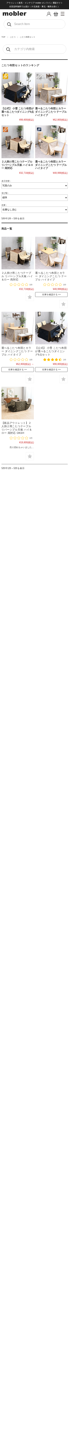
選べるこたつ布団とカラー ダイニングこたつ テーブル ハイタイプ (51, 111)
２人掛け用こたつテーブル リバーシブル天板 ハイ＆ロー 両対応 (17, 164)
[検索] (9, 24)
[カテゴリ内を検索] (8, 49)
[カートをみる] (56, 15)
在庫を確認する (50, 294)
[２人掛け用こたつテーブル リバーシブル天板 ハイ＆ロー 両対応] (17, 141)
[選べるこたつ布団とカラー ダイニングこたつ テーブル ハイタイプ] (51, 88)
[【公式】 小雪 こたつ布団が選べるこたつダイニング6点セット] (17, 88)
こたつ (12, 37)
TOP (3, 37)
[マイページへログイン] (49, 15)
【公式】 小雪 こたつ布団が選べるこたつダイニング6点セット (17, 111)
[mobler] (14, 14)
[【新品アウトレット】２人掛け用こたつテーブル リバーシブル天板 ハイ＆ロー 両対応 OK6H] (17, 403)
